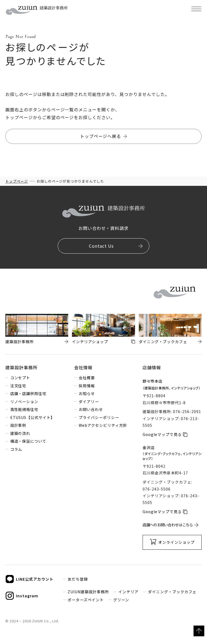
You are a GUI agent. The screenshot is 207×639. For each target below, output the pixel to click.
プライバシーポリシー (99, 417)
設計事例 (18, 425)
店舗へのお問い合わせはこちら (168, 524)
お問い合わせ (91, 409)
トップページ (16, 181)
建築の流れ (20, 433)
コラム (16, 449)
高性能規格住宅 (24, 409)
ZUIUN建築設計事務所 (88, 591)
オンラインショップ (176, 542)
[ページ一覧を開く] (196, 9)
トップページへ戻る (100, 136)
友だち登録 (78, 579)
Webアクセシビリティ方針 (103, 425)
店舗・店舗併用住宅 (28, 393)
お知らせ (87, 393)
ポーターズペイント (86, 599)
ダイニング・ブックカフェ (172, 591)
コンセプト (20, 377)
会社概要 (87, 377)
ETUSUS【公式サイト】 (32, 417)
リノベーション (24, 401)
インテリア (128, 591)
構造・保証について (28, 441)
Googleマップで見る (162, 434)
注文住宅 (18, 385)
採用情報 (87, 385)
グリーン (121, 599)
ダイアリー (89, 401)
